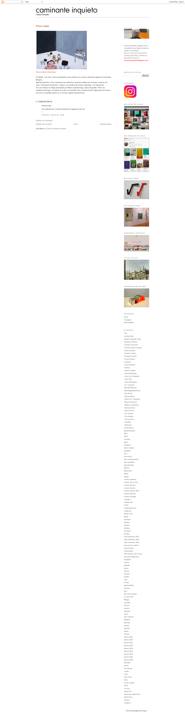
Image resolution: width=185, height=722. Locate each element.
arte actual (128, 456)
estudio (126, 534)
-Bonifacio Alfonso (130, 342)
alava (126, 442)
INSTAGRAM (129, 323)
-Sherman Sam (129, 408)
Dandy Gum (128, 514)
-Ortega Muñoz (129, 396)
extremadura (128, 551)
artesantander (129, 465)
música (126, 605)
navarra (126, 608)
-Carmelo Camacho (131, 345)
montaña (127, 603)
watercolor (127, 691)
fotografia (127, 559)
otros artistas (129, 617)
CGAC (126, 505)
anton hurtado (129, 448)
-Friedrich (127, 362)
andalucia (127, 445)
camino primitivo (130, 494)
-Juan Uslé (128, 379)
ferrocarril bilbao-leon (131, 557)
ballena (126, 468)
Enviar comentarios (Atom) (56, 129)
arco (125, 454)
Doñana (127, 522)
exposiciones (129, 548)
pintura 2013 (128, 648)
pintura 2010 (128, 640)
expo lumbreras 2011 (131, 537)
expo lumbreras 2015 (131, 542)
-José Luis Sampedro (131, 376)
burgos (126, 477)
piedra (126, 631)
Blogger (144, 711)
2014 (125, 433)
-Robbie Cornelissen (131, 405)
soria (125, 674)
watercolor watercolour (132, 694)
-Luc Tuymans (129, 385)
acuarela (127, 439)
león (125, 591)
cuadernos (128, 511)
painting (127, 623)
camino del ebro (130, 485)
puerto (126, 665)
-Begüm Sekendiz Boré (132, 339)
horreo (126, 568)
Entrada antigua (105, 124)
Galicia (126, 562)
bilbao (126, 474)
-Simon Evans (129, 411)
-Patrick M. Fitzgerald (132, 399)
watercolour (128, 697)
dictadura (127, 519)
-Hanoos (127, 368)
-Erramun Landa (130, 353)
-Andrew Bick (129, 336)
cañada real (128, 502)
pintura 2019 (128, 660)
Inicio (76, 124)
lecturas (127, 588)
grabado (127, 565)
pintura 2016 (128, 657)
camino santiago (130, 497)
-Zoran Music (129, 428)
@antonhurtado (129, 431)
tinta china (128, 677)
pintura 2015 (128, 654)
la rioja (126, 582)
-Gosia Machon (129, 365)
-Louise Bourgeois (130, 382)
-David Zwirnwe (129, 350)
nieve (126, 614)
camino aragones (130, 479)
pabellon (127, 620)
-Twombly (127, 422)
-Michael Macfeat (130, 388)
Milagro (126, 600)
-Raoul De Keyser (130, 402)
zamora (126, 700)
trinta (126, 680)
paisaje (126, 625)
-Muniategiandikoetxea (132, 391)
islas (125, 580)
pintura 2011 (128, 637)
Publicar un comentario (44, 120)
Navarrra (127, 611)
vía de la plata (129, 683)
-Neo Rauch (128, 393)
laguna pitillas (129, 585)
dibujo (126, 517)
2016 (125, 436)
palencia (127, 628)
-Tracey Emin (129, 419)
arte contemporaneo (131, 459)
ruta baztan (128, 668)
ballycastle (128, 471)
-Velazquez (128, 425)
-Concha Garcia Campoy (133, 348)
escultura (127, 531)
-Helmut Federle (130, 371)
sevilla (126, 671)
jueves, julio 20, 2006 (53, 115)
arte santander (129, 462)
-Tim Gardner (129, 416)
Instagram (127, 320)
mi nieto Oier (128, 597)
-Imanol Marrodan (130, 373)
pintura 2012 (128, 645)
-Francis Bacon (129, 359)
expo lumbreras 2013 (131, 539)
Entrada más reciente (43, 124)
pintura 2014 (128, 651)
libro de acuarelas (130, 594)
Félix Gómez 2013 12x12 (133, 554)
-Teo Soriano (128, 413)
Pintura (126, 634)
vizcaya (127, 688)
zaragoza (127, 703)
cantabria (127, 499)
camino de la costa (131, 482)
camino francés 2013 (131, 491)
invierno (127, 574)
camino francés (129, 488)
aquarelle (127, 451)
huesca (126, 571)
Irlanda (126, 577)
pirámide (127, 663)
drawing (127, 528)
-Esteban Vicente (130, 356)
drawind (127, 525)
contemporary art (130, 508)
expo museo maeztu (131, 545)
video (126, 685)
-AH (125, 333)
